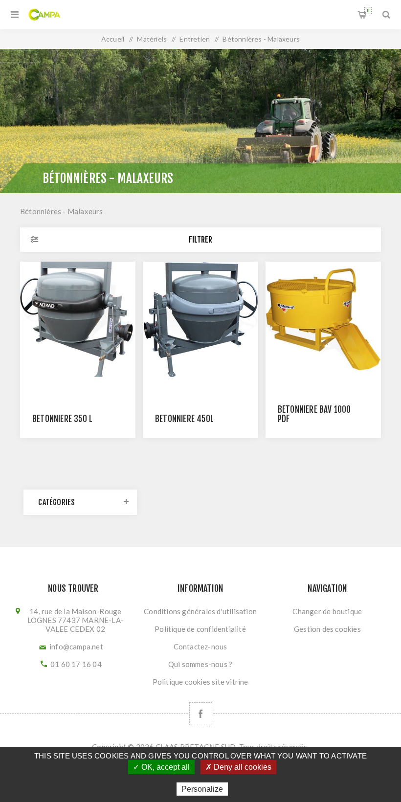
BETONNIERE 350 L (62, 419)
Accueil (112, 39)
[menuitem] (200, 611)
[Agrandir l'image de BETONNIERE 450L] (200, 319)
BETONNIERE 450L (184, 419)
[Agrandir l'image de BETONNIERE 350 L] (77, 319)
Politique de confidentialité (200, 628)
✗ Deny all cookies (238, 767)
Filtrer (200, 240)
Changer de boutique (327, 611)
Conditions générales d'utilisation (200, 611)
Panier (368, 10)
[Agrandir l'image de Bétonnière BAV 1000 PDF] (323, 319)
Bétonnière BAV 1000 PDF (314, 414)
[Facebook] (200, 713)
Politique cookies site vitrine (200, 681)
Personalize (202, 789)
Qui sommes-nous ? (200, 664)
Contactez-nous (200, 646)
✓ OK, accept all (161, 767)
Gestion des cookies (327, 628)
